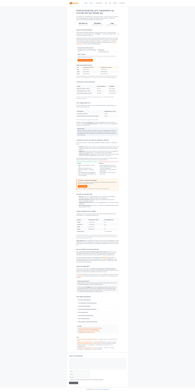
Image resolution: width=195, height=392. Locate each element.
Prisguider (91, 2)
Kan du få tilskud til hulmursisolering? (85, 315)
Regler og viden (99, 2)
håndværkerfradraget (105, 257)
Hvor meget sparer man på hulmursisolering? (87, 303)
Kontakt (97, 389)
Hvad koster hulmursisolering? (84, 299)
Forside (85, 2)
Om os (110, 2)
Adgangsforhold (101, 49)
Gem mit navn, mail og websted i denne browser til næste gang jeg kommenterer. (87, 379)
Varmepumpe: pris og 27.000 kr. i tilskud (86, 332)
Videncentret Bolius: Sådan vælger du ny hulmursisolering (89, 343)
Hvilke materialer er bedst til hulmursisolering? (87, 321)
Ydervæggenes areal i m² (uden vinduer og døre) (87, 49)
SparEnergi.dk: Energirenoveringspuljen (85, 347)
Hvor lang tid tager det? (83, 312)
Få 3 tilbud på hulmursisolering (85, 60)
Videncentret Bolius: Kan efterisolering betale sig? (87, 339)
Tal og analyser (122, 2)
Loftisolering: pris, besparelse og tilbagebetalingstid (88, 329)
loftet (108, 274)
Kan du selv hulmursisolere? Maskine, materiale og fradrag (90, 328)
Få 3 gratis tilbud (82, 186)
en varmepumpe (79, 275)
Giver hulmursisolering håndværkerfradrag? (87, 309)
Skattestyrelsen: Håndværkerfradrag (84, 342)
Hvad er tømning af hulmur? (84, 318)
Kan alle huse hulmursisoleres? (84, 306)
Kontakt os (115, 2)
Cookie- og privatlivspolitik (104, 389)
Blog (106, 2)
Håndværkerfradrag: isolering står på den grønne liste (89, 330)
